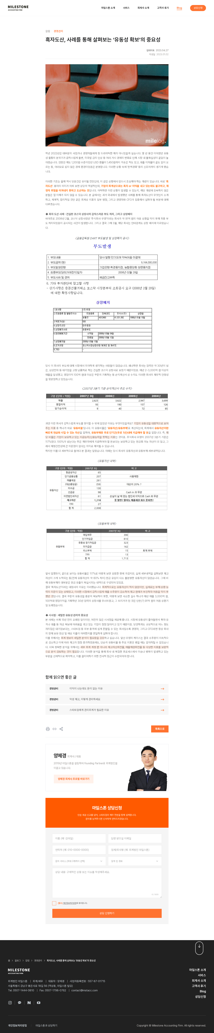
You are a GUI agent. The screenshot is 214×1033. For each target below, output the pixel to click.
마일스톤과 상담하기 (46, 1025)
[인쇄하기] (47, 729)
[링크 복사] (54, 729)
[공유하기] (61, 729)
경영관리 (58, 31)
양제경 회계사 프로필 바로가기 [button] (73, 778)
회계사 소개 (143, 7)
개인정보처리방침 (69, 903)
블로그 (18, 960)
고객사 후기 (163, 7)
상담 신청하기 (107, 913)
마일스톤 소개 (108, 7)
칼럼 (47, 31)
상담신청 (198, 7)
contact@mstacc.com (84, 990)
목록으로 (160, 728)
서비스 (126, 7)
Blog (179, 7)
